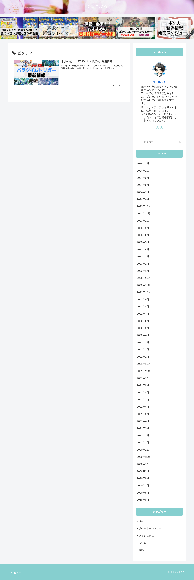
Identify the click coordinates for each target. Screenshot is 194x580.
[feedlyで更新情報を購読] (157, 127)
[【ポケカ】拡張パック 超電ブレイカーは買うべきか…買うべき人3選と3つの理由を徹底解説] (19, 28)
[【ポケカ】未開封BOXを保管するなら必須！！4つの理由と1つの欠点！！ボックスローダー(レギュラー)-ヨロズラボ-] (135, 28)
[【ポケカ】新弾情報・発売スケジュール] (174, 28)
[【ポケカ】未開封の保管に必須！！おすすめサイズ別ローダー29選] (97, 28)
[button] (180, 142)
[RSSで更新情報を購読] (161, 127)
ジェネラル (159, 82)
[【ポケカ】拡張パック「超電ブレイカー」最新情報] (58, 28)
